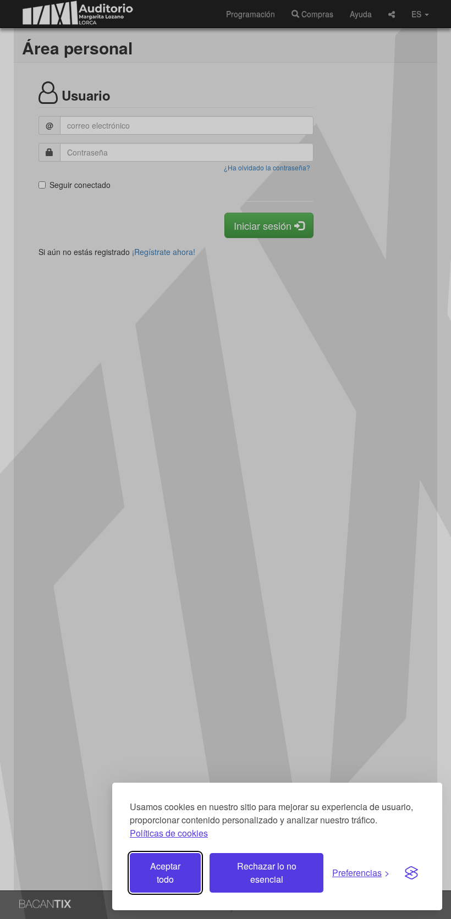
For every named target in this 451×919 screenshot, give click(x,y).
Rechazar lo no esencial (266, 872)
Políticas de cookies (169, 833)
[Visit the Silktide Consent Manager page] (411, 873)
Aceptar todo (165, 872)
